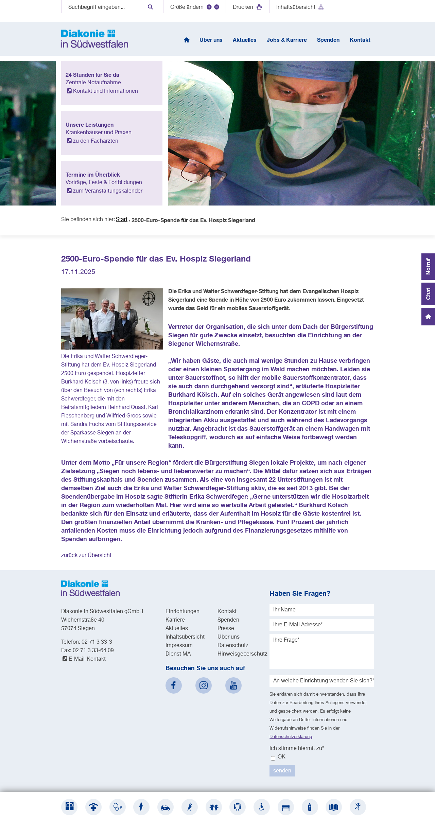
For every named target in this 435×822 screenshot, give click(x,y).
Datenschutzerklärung (290, 737)
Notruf (428, 266)
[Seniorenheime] (141, 807)
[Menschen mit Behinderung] (262, 807)
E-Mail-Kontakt (87, 659)
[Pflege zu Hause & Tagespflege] (165, 807)
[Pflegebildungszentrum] (334, 807)
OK (280, 757)
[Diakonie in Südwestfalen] (69, 807)
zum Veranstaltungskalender (107, 191)
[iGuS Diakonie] (358, 807)
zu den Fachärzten (95, 141)
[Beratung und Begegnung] (237, 807)
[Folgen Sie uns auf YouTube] (233, 685)
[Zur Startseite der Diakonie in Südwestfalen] (94, 39)
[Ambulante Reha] (189, 807)
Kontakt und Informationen (105, 91)
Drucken (244, 7)
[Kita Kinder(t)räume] (214, 807)
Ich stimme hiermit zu (296, 748)
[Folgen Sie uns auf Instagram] (203, 685)
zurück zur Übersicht (86, 555)
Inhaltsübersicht (295, 7)
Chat (428, 294)
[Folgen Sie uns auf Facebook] (174, 685)
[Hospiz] (310, 807)
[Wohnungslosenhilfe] (286, 807)
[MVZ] (117, 807)
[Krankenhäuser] (93, 807)
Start (121, 219)
